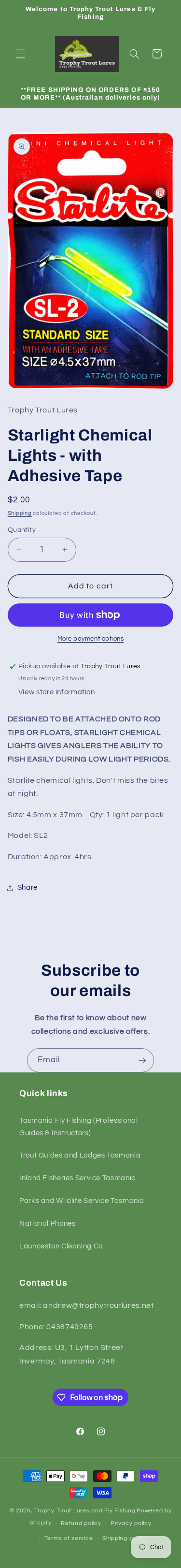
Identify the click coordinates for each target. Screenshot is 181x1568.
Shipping (20, 513)
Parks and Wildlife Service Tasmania (81, 1200)
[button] (20, 54)
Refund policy (81, 1523)
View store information (56, 692)
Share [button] (27, 887)
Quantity (22, 530)
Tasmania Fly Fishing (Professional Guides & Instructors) (78, 1127)
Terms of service (68, 1538)
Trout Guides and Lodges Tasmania (79, 1155)
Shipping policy (124, 1538)
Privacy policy (131, 1523)
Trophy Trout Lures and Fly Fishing (84, 1510)
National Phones (47, 1223)
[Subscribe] (142, 1060)
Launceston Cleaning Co (61, 1246)
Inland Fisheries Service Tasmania (77, 1178)
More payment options (90, 639)
